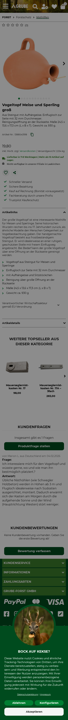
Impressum (45, 694)
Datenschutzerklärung (27, 694)
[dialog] (34, 360)
